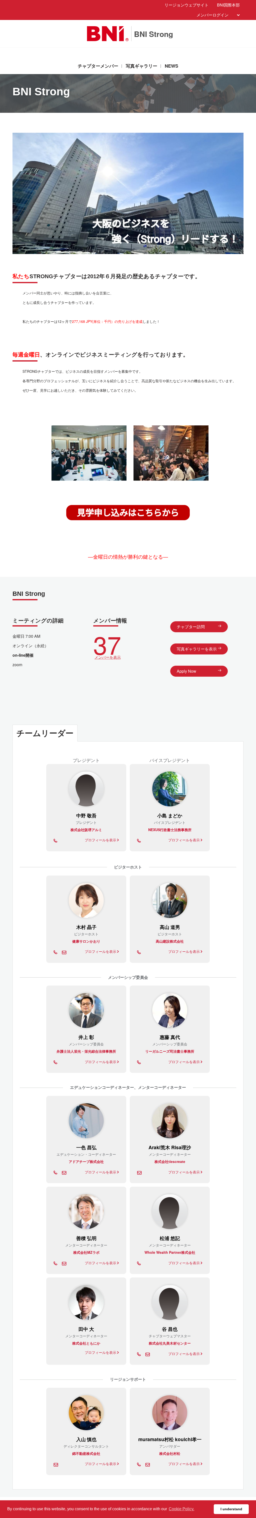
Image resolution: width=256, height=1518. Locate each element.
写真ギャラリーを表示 (197, 649)
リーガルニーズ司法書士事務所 (169, 1051)
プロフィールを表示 (101, 839)
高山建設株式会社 (170, 941)
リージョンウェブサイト (186, 5)
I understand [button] (231, 1509)
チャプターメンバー (98, 66)
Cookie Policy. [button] (181, 1509)
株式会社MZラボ (86, 1252)
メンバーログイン (212, 15)
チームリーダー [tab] (45, 733)
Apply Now (186, 671)
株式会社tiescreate (169, 1161)
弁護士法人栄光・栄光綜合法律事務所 (86, 1051)
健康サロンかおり (86, 941)
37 (107, 645)
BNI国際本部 (228, 5)
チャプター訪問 (191, 627)
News (171, 66)
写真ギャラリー (141, 66)
